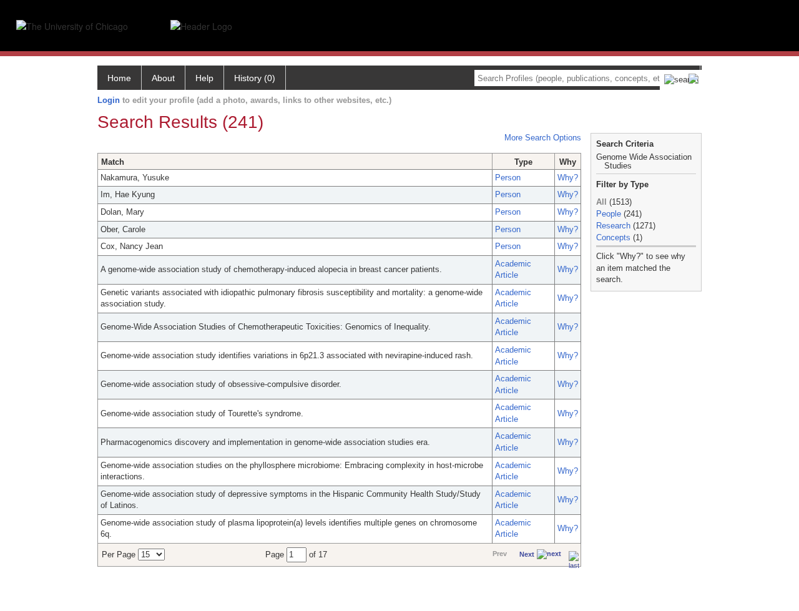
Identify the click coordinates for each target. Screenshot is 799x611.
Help (204, 78)
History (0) (254, 78)
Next (526, 554)
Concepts (613, 237)
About (163, 78)
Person (508, 177)
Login (108, 100)
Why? (567, 177)
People (608, 213)
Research (613, 225)
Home (119, 78)
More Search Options (542, 137)
